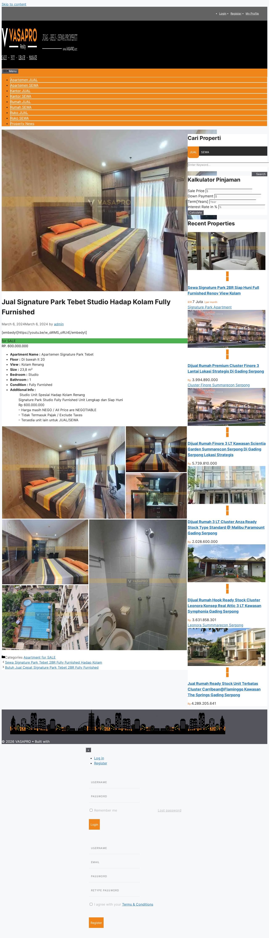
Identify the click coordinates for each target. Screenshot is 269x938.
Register (236, 13)
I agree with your (123, 904)
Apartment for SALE (40, 657)
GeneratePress (62, 741)
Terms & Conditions (137, 904)
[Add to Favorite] (227, 279)
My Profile (252, 13)
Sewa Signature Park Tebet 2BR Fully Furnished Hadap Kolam (53, 662)
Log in (99, 758)
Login (222, 13)
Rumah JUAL (20, 102)
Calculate (195, 212)
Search (260, 174)
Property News (22, 123)
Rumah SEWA (21, 107)
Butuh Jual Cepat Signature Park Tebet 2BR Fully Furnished (52, 667)
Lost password (169, 810)
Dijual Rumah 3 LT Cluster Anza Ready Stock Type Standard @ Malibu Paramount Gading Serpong (226, 527)
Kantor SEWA (20, 96)
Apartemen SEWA (24, 85)
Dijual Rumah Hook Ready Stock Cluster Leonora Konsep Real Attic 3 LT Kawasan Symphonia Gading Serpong (224, 606)
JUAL (193, 152)
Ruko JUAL (19, 112)
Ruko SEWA (19, 118)
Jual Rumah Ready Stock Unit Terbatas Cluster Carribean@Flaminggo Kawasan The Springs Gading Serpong (224, 689)
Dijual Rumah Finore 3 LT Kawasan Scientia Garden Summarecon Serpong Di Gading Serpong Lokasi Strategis (227, 449)
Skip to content (14, 4)
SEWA (205, 152)
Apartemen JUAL (24, 80)
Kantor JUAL (20, 91)
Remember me (105, 810)
